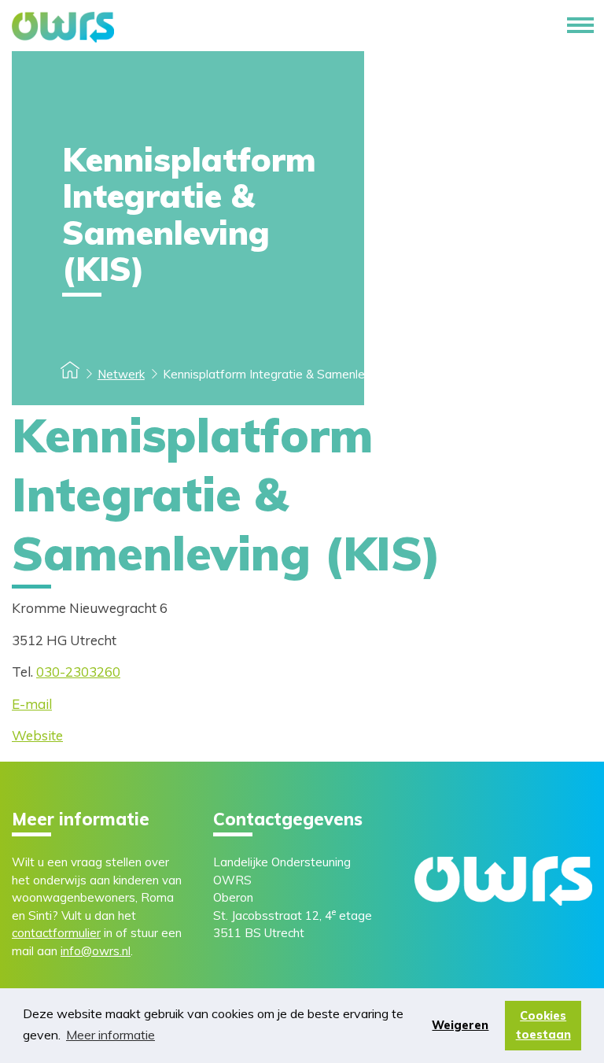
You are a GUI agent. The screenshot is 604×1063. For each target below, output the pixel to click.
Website (37, 735)
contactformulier (56, 932)
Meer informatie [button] (110, 1035)
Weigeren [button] (460, 1025)
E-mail (32, 704)
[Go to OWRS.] (70, 374)
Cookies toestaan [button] (543, 1025)
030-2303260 (78, 671)
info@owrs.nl (96, 950)
